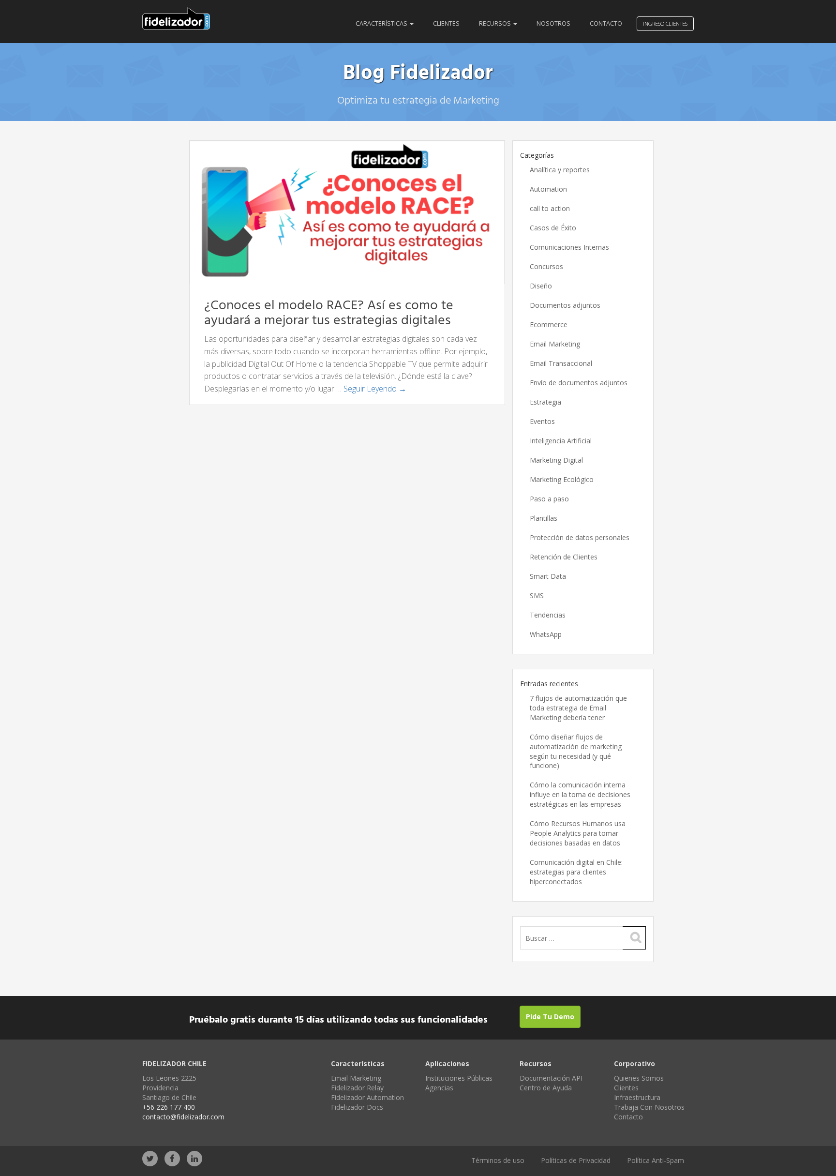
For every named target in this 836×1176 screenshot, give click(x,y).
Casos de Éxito (553, 227)
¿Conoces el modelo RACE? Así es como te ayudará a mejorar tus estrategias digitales (328, 313)
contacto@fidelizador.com (183, 1116)
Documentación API (551, 1078)
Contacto (606, 23)
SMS (537, 595)
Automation (548, 189)
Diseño (541, 285)
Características (382, 23)
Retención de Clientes (563, 556)
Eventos (542, 421)
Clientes (446, 23)
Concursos (546, 266)
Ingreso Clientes (665, 23)
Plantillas (543, 518)
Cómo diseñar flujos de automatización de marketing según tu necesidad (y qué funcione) (576, 751)
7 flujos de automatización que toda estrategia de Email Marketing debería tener (578, 708)
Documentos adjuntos (565, 305)
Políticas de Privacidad (576, 1160)
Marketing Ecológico (562, 479)
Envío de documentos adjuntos (578, 382)
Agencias (439, 1087)
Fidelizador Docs (357, 1107)
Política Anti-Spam (655, 1160)
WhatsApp (546, 634)
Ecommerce (548, 324)
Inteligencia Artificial (561, 440)
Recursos (495, 23)
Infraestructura (637, 1097)
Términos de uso (497, 1160)
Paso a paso (549, 498)
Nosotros (553, 23)
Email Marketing (555, 343)
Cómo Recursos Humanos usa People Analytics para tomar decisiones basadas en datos (578, 833)
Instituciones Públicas (459, 1078)
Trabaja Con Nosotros (649, 1107)
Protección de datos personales (579, 537)
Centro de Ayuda (546, 1087)
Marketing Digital (556, 460)
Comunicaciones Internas (569, 247)
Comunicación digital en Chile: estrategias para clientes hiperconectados (576, 872)
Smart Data (548, 576)
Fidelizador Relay (357, 1087)
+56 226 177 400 (168, 1107)
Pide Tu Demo (550, 1016)
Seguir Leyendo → (374, 388)
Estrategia (545, 402)
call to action (550, 208)
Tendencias (548, 614)
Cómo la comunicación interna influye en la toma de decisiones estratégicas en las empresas (580, 794)
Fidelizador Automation (367, 1097)
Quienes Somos (639, 1078)
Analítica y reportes (560, 169)
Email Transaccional (561, 363)
